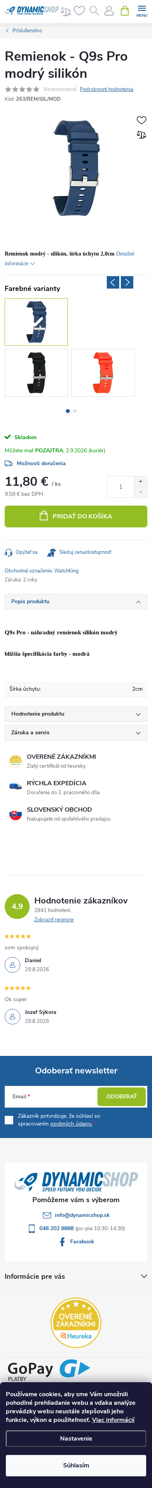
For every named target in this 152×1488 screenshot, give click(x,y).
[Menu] (141, 10)
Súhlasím (76, 1465)
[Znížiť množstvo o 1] (140, 492)
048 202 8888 (57, 1228)
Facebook (82, 1241)
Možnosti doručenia (41, 463)
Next (127, 282)
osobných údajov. (71, 1123)
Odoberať (121, 1096)
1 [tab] (68, 411)
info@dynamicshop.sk (82, 1215)
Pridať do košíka (82, 516)
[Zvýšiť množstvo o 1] (140, 481)
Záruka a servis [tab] (30, 732)
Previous (113, 282)
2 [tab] (75, 411)
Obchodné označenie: (42, 570)
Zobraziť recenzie (54, 919)
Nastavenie (76, 1438)
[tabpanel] (38, 374)
